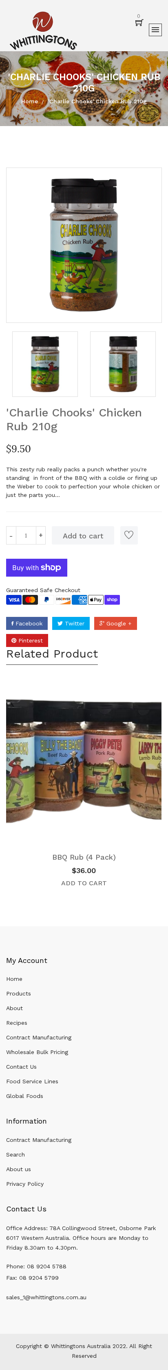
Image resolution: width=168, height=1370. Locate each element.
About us (18, 1169)
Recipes (16, 1022)
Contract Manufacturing (38, 1037)
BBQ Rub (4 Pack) (84, 857)
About (14, 1008)
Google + (118, 623)
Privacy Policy (25, 1184)
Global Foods (24, 1096)
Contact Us (21, 1066)
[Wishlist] (129, 535)
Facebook (27, 623)
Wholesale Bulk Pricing (37, 1052)
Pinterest (29, 640)
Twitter (73, 623)
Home (29, 101)
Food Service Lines (32, 1081)
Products (18, 993)
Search (15, 1154)
